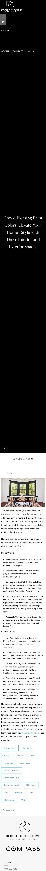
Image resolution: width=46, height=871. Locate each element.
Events (7, 755)
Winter (24, 800)
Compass (27, 748)
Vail (31, 793)
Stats (6, 793)
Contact (18, 51)
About (5, 51)
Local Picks (24, 763)
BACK (6, 448)
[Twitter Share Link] (9, 480)
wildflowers (9, 800)
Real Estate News (12, 778)
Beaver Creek (10, 748)
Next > (13, 810)
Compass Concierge (31, 733)
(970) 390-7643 (10, 869)
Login (30, 51)
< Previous (5, 810)
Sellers (6, 31)
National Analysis (12, 770)
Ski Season (31, 785)
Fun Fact (20, 755)
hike (33, 755)
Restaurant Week (11, 785)
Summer (18, 793)
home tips (8, 763)
